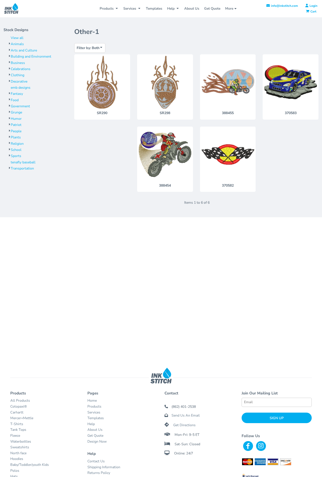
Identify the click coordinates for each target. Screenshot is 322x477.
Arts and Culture (24, 50)
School (16, 149)
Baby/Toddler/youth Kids (29, 464)
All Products (20, 400)
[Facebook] (248, 446)
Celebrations (20, 69)
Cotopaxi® (18, 406)
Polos (14, 470)
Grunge (16, 112)
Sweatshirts (19, 447)
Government (20, 106)
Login (313, 6)
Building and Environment (31, 56)
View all (17, 37)
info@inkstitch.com (284, 6)
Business (18, 62)
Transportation (22, 168)
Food (15, 100)
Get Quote (95, 435)
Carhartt (16, 412)
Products (94, 406)
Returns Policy (98, 472)
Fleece (15, 435)
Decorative (19, 81)
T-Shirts (16, 424)
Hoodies (16, 458)
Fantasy (17, 93)
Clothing (17, 75)
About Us (95, 429)
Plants (16, 137)
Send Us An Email (186, 415)
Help (91, 424)
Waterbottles (20, 441)
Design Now (97, 441)
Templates (95, 418)
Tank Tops (18, 429)
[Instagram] (261, 446)
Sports (16, 156)
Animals (17, 44)
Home (92, 400)
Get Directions (184, 425)
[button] (109, 8)
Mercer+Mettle (21, 418)
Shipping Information (103, 467)
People (16, 131)
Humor (16, 118)
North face (18, 453)
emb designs (20, 87)
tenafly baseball (23, 162)
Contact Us (96, 461)
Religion (17, 143)
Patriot (16, 124)
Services (93, 412)
